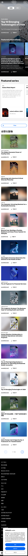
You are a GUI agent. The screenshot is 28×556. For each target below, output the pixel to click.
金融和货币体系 (4, 282)
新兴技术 (3, 387)
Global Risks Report (8, 87)
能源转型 (3, 176)
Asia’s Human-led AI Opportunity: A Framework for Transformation (12, 440)
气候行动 (3, 202)
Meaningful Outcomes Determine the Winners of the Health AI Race (13, 258)
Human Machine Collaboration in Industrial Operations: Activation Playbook (11, 336)
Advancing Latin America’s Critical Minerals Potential (12, 179)
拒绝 (15, 544)
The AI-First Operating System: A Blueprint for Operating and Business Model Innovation (13, 363)
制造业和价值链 (4, 332)
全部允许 (15, 548)
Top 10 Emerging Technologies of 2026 (13, 23)
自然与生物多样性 (5, 150)
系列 (18, 8)
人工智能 (3, 256)
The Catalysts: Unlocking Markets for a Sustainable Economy (13, 205)
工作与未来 (3, 56)
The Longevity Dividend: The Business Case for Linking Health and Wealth (13, 309)
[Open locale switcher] (2, 553)
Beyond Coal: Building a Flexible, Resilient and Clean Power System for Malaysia (13, 232)
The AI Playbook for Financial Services (13, 284)
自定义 (15, 552)
